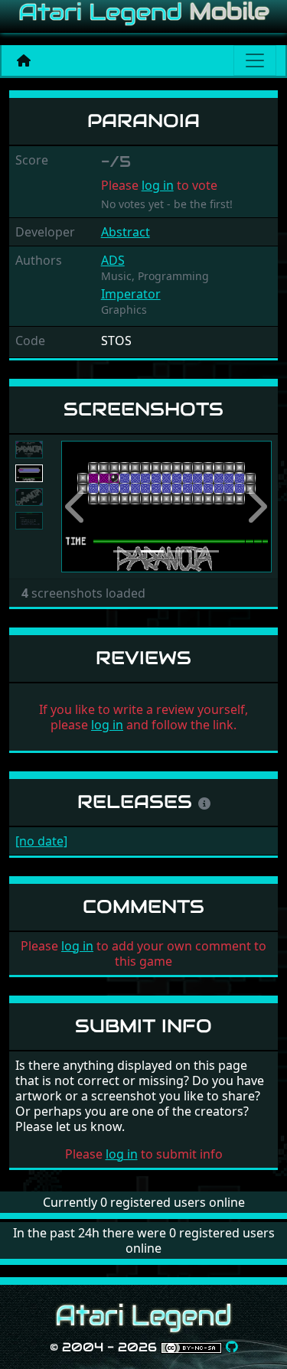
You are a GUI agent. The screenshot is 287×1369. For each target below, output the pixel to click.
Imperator (131, 293)
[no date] (41, 841)
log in (158, 185)
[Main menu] (254, 60)
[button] (77, 507)
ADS (113, 260)
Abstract (125, 231)
